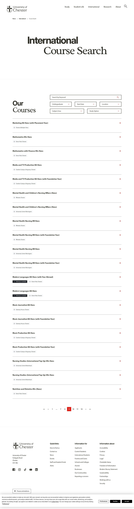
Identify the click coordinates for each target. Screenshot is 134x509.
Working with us (105, 480)
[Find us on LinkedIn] (36, 469)
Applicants (78, 448)
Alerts (52, 466)
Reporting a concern (81, 476)
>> (90, 409)
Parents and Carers (81, 459)
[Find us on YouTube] (31, 469)
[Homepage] (16, 9)
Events (52, 459)
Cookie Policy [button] (55, 501)
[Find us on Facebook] (14, 469)
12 (81, 409)
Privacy (102, 455)
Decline (115, 501)
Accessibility (104, 448)
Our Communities (80, 473)
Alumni (77, 466)
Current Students (80, 451)
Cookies (102, 451)
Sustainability (104, 473)
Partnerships (104, 476)
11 (77, 409)
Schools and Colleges (82, 462)
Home (14, 18)
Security (102, 483)
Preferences (103, 501)
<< (44, 409)
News (52, 455)
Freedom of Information (108, 466)
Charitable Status (105, 462)
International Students (82, 455)
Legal (101, 459)
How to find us (55, 448)
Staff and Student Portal (58, 462)
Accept (127, 501)
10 (73, 409)
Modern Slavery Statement (108, 469)
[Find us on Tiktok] (25, 469)
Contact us (53, 451)
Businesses (78, 469)
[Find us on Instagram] (19, 469)
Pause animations (21, 491)
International (22, 18)
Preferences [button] (5, 504)
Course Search (32, 18)
